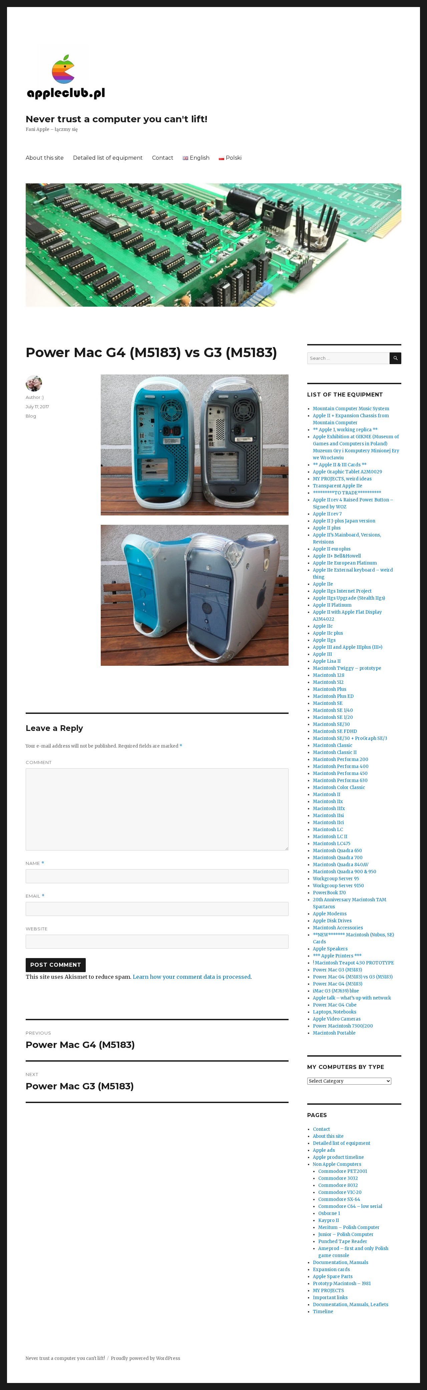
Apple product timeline (338, 1157)
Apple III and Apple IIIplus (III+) (347, 647)
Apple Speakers (330, 949)
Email (35, 896)
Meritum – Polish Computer (349, 1227)
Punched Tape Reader (342, 1241)
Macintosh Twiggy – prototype (347, 668)
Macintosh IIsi (328, 815)
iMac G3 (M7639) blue (336, 991)
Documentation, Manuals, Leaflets (350, 1304)
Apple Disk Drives (332, 921)
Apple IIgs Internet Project (342, 591)
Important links (330, 1297)
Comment (39, 762)
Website (37, 928)
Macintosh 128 (328, 675)
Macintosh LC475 (331, 843)
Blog (31, 416)
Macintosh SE (328, 703)
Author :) (35, 397)
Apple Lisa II (327, 661)
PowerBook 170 (329, 893)
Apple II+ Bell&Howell (337, 556)
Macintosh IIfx (329, 808)
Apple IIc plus (328, 633)
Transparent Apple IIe (337, 486)
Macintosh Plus (329, 689)
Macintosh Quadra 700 (338, 858)
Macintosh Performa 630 (340, 780)
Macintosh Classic (332, 745)
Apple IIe (323, 584)
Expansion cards (331, 1269)
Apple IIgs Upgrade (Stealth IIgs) (349, 598)
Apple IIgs (324, 640)
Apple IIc (323, 626)
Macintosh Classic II (335, 752)
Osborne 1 (329, 1213)
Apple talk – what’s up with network (352, 998)
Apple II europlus (332, 549)
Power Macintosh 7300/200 (343, 1026)
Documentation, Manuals (340, 1262)
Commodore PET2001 (342, 1171)
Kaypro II (328, 1220)
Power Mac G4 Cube (335, 1005)
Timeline (323, 1312)
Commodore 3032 (338, 1178)
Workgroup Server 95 (336, 879)
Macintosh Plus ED (333, 696)
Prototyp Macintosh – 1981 (342, 1283)
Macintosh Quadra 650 (337, 851)
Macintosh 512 (328, 682)
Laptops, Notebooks (334, 1012)
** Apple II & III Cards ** (340, 465)
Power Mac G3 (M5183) (337, 970)
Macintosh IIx (328, 801)
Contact (162, 158)
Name (35, 863)
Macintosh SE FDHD (335, 731)
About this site (45, 158)
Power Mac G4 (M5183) (337, 984)
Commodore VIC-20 (340, 1192)
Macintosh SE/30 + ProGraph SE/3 (350, 738)
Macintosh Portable (334, 1033)
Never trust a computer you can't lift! (116, 119)
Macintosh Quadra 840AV (341, 865)
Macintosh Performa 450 (340, 773)
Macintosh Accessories (338, 928)
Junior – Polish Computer (346, 1234)
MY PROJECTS (328, 1290)
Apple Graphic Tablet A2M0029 (347, 472)
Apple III (322, 654)
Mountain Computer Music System (351, 409)
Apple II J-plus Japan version (344, 521)
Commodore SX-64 (339, 1199)
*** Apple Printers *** (337, 956)
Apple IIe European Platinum (345, 563)
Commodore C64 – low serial (350, 1206)
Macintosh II (326, 794)
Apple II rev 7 (327, 514)
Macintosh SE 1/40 (333, 710)
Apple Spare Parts (333, 1276)
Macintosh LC (328, 829)
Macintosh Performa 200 (340, 759)
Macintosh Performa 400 (341, 766)
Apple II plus (327, 528)
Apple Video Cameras (337, 1019)
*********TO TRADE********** (347, 493)
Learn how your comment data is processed (192, 976)
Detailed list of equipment (108, 158)
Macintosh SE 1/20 (333, 717)
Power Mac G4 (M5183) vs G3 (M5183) (353, 977)
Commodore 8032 (338, 1185)
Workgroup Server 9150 (338, 886)
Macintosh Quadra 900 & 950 (344, 872)
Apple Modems (330, 914)
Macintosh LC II (330, 836)
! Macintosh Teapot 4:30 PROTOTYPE (353, 963)
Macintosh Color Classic (339, 787)
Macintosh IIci (328, 822)
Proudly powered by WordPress (145, 1358)
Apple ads (324, 1150)
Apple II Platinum (332, 605)
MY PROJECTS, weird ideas (342, 479)
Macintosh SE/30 (331, 724)
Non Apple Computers (337, 1164)
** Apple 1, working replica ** (345, 430)
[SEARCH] (395, 358)
